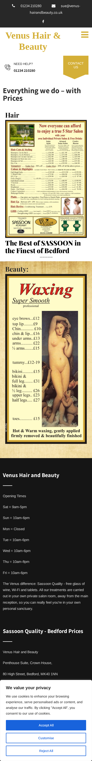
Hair (12, 114)
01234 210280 (31, 5)
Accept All (46, 725)
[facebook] (43, 21)
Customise (46, 738)
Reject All (46, 751)
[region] (46, 720)
